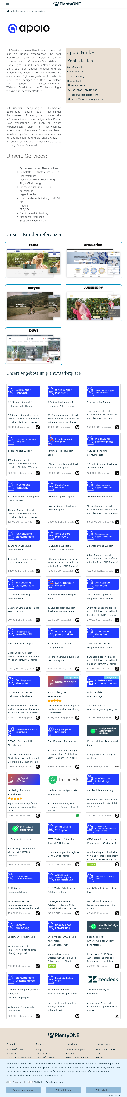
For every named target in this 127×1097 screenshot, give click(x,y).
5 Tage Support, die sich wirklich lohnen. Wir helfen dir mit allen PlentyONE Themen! (23, 656)
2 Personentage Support (100, 545)
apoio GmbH (40, 11)
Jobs (98, 1053)
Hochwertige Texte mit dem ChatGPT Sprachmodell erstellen (22, 852)
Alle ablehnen (63, 1089)
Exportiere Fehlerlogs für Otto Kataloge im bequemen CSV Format (23, 807)
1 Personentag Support (99, 401)
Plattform (11, 1053)
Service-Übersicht (45, 1057)
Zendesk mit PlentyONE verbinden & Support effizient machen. (102, 1006)
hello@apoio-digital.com (84, 94)
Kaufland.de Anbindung (100, 790)
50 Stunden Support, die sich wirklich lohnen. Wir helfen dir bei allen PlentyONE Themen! (23, 709)
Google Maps (78, 85)
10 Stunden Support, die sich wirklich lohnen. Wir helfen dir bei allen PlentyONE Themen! (63, 562)
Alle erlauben (103, 1089)
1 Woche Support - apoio (61, 496)
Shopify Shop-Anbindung (21, 936)
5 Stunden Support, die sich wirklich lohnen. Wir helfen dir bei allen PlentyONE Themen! (103, 660)
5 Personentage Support (21, 643)
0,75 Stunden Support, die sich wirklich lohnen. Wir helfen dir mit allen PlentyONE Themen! (63, 419)
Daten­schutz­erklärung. (53, 1075)
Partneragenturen (21, 11)
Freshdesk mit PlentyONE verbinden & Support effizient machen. (63, 807)
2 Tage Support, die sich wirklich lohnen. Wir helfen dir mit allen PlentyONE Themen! (103, 558)
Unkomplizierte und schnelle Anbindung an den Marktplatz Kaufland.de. (102, 803)
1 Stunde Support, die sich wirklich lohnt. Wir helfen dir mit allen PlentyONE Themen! (23, 513)
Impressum (114, 1095)
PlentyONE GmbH (105, 1049)
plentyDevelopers (75, 1049)
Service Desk (43, 1053)
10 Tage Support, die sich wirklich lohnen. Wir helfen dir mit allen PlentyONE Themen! (103, 509)
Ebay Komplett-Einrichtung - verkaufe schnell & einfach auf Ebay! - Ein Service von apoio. (63, 754)
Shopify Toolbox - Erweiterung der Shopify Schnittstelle (100, 940)
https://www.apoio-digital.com (87, 99)
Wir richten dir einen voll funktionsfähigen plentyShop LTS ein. (102, 905)
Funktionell (18, 1082)
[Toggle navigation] (7, 4)
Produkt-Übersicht (16, 1049)
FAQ (38, 1049)
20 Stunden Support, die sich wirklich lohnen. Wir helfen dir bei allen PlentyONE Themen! (103, 611)
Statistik (38, 1082)
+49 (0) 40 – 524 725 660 (84, 90)
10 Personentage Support (100, 496)
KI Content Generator (19, 839)
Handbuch (71, 1053)
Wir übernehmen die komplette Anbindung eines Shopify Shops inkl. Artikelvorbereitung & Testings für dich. (24, 953)
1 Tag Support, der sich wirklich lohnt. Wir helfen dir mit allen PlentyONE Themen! (23, 464)
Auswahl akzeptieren (24, 1089)
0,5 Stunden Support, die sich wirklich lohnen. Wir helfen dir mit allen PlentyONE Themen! (23, 419)
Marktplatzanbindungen (19, 1057)
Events (99, 1057)
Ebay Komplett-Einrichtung (62, 741)
